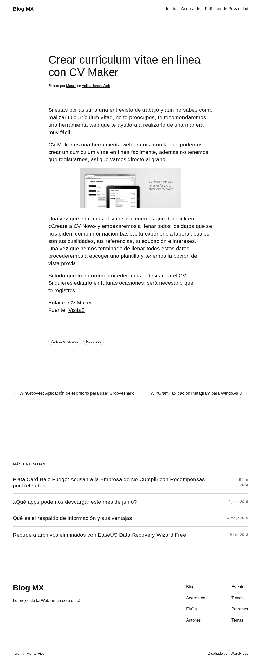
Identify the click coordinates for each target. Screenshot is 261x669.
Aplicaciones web (65, 341)
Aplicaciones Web (96, 86)
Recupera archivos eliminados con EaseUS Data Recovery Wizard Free (99, 535)
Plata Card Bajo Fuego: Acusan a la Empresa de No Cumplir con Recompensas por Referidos (109, 482)
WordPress (239, 653)
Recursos (93, 341)
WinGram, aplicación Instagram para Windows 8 (196, 393)
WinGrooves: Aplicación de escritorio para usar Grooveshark (76, 393)
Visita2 (76, 310)
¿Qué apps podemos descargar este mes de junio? (75, 502)
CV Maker (80, 302)
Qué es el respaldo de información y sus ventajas (72, 518)
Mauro (71, 86)
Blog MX (23, 9)
